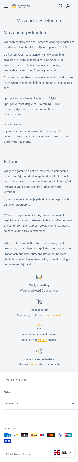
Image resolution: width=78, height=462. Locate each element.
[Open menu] (6, 6)
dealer (34, 364)
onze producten (53, 315)
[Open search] (61, 6)
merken (42, 339)
